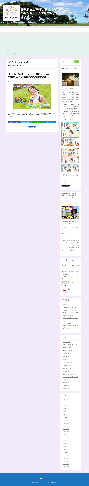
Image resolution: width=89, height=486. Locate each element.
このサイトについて (43, 30)
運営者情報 (52, 30)
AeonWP (56, 482)
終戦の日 (65, 304)
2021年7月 (65, 405)
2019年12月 (66, 461)
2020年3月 (65, 452)
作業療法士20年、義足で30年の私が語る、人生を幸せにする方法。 (40, 13)
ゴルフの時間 (66, 342)
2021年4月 (65, 414)
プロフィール (34, 30)
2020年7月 (65, 440)
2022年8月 (65, 400)
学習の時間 (66, 356)
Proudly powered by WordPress (37, 482)
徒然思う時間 (66, 359)
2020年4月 (65, 449)
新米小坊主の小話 (67, 368)
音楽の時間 (66, 388)
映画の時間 (66, 371)
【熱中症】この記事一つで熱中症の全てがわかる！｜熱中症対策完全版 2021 (70, 313)
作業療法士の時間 (67, 350)
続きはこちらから (32, 128)
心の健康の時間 (67, 365)
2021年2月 (65, 420)
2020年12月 (66, 426)
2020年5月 (65, 446)
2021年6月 (65, 408)
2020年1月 (65, 458)
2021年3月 (65, 417)
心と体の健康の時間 (68, 362)
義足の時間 (66, 382)
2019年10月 (66, 467)
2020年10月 (66, 432)
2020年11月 (66, 429)
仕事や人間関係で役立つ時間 (70, 345)
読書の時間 (66, 385)
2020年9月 (65, 435)
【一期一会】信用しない (69, 307)
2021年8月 (65, 402)
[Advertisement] (44, 42)
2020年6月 (65, 443)
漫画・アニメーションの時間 (70, 374)
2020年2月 (65, 455)
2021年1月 (65, 423)
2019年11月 (66, 464)
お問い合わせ (60, 30)
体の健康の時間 (36, 82)
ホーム (27, 30)
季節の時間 (66, 353)
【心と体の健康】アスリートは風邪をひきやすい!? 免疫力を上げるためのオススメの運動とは (31, 75)
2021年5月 (65, 411)
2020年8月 (65, 437)
